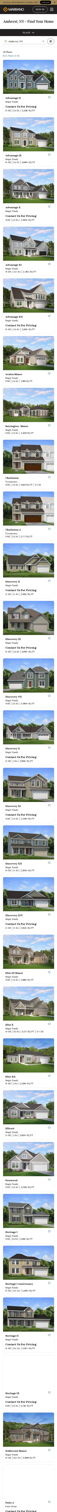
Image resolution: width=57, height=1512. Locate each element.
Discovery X (12, 748)
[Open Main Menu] (51, 9)
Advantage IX (13, 155)
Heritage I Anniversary (19, 1283)
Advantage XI (13, 264)
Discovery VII (13, 696)
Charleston (12, 477)
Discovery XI (13, 806)
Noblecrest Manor (16, 1450)
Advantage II (13, 97)
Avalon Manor (13, 374)
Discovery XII (13, 863)
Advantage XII (14, 316)
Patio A (9, 1502)
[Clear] (43, 41)
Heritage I (11, 1232)
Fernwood (11, 1180)
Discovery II (12, 581)
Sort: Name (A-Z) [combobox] (11, 55)
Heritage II (12, 1335)
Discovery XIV (14, 915)
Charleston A (13, 529)
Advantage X (13, 207)
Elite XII (10, 1076)
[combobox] (24, 41)
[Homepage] (13, 9)
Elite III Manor (14, 972)
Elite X (9, 1024)
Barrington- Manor (16, 426)
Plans (26, 32)
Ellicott (9, 1128)
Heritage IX (12, 1393)
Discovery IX (13, 639)
